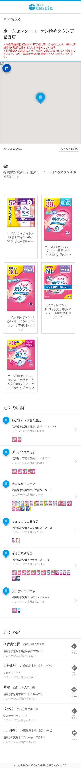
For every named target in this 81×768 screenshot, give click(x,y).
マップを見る (12, 19)
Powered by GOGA (12, 149)
